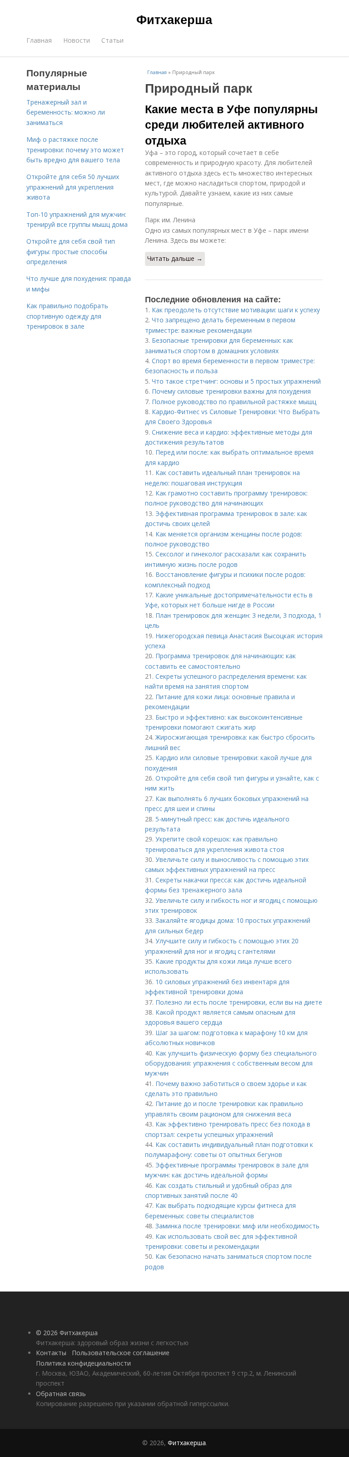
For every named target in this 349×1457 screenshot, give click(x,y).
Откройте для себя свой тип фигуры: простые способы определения (70, 251)
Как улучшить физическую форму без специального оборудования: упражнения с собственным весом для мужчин (231, 1063)
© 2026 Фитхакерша (67, 1332)
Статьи (112, 40)
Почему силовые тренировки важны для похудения (231, 391)
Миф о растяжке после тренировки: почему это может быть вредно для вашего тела (75, 149)
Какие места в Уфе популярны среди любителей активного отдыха (231, 124)
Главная (39, 40)
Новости (76, 40)
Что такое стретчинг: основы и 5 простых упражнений (236, 381)
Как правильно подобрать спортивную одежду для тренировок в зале (67, 315)
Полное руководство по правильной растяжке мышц (234, 401)
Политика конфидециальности (83, 1363)
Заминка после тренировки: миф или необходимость (237, 1226)
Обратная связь (61, 1393)
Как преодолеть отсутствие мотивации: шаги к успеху (236, 309)
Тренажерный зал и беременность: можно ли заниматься (65, 112)
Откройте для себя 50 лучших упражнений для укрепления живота (72, 186)
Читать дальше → (175, 258)
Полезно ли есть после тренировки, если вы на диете (238, 1002)
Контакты (51, 1352)
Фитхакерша (174, 19)
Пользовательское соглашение (121, 1352)
